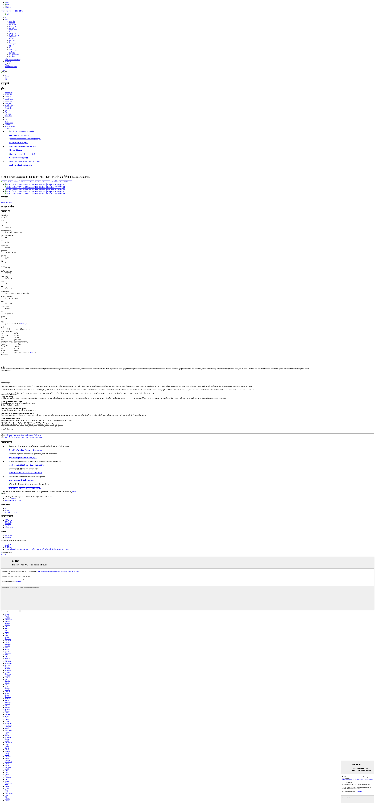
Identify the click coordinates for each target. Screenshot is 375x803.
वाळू (10, 46)
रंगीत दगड (11, 32)
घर (5, 17)
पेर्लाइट (10, 47)
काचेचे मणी (12, 23)
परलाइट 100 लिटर (30, 549)
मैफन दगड (11, 39)
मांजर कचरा (12, 56)
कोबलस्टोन (12, 28)
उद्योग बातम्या (8, 537)
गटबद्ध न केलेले (13, 51)
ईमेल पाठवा (4, 554)
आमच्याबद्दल (8, 61)
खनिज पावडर (12, 44)
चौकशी (74, 491)
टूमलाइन (11, 49)
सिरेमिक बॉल (12, 24)
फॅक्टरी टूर (11, 63)
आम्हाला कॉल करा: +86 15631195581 (12, 11)
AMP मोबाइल (8, 547)
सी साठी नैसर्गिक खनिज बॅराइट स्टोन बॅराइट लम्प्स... (25, 450)
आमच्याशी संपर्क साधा (11, 67)
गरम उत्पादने (8, 544)
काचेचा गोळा (12, 21)
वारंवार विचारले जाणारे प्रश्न (12, 60)
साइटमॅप (7, 546)
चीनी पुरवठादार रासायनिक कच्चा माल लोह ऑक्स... (25, 488)
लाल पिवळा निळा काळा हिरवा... (18, 143)
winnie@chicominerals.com (13, 500)
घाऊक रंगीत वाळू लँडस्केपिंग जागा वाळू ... (22, 480)
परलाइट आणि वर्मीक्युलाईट (44, 549)
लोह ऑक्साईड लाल (14, 35)
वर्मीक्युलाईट (12, 53)
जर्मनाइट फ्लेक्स (13, 30)
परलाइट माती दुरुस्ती (10, 549)
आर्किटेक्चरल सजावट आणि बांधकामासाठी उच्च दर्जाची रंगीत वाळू (23, 435)
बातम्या (6, 58)
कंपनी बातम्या (8, 535)
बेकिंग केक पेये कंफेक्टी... (17, 150)
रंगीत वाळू (22, 324)
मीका (10, 42)
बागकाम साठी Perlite (63, 549)
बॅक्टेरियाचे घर (12, 26)
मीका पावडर (12, 40)
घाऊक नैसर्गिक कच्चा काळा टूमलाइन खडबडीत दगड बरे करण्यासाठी (23, 437)
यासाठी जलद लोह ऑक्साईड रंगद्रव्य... (21, 165)
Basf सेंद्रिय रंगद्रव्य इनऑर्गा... (19, 158)
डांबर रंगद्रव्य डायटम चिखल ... (19, 135)
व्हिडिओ (7, 65)
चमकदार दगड (12, 33)
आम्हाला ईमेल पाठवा (6, 202)
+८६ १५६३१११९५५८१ (11, 498)
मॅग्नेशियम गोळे (12, 37)
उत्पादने (7, 19)
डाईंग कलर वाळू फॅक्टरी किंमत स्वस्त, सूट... (23, 458)
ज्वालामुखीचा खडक (14, 54)
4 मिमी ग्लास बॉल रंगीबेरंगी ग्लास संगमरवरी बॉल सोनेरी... (26, 465)
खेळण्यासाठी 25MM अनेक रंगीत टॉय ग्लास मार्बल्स (25, 473)
